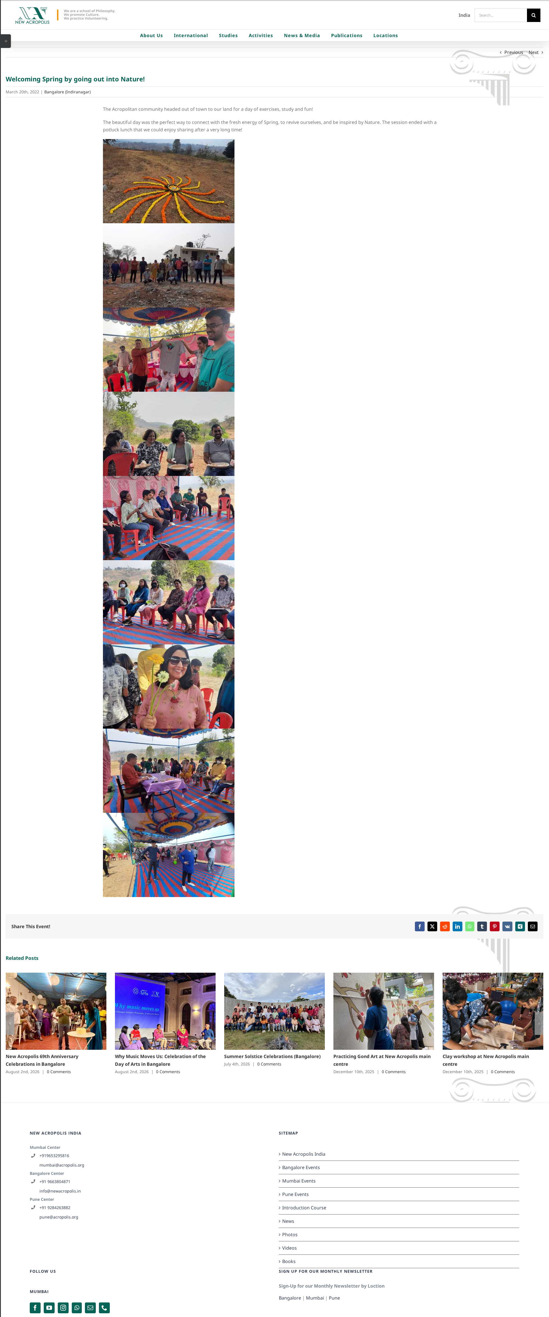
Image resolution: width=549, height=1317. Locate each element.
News (288, 1221)
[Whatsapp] (77, 1307)
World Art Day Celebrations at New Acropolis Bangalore (266, 1011)
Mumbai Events (299, 1181)
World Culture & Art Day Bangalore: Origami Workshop (484, 1011)
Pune (334, 1298)
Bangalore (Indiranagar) (67, 91)
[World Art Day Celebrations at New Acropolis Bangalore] (274, 1011)
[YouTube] (49, 1307)
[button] (10, 1023)
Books (289, 1261)
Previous (513, 52)
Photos (290, 1234)
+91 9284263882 (54, 1207)
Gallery (64, 1011)
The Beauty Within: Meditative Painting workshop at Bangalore (375, 1011)
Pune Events (295, 1194)
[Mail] (90, 1307)
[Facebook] (35, 1307)
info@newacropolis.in (60, 1191)
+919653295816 (54, 1155)
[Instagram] (63, 1307)
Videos (289, 1248)
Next (534, 52)
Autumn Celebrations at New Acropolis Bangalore (47, 1011)
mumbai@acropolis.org (61, 1165)
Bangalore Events (301, 1167)
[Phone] (104, 1307)
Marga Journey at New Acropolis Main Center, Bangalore (156, 1011)
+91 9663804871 (54, 1181)
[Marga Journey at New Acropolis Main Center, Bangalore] (165, 1011)
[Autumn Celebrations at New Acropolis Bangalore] (56, 1011)
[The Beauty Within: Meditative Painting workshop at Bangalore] (383, 1011)
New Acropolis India (303, 1154)
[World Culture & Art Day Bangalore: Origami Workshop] (493, 1011)
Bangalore (290, 1298)
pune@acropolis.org (58, 1217)
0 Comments (60, 1071)
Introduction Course (304, 1208)
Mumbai (315, 1298)
